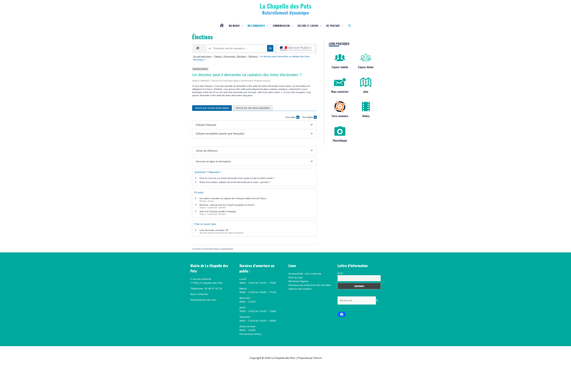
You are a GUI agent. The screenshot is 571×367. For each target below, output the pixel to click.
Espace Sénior (366, 67)
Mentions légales (298, 281)
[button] (350, 26)
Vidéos (366, 116)
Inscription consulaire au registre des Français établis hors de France (233, 198)
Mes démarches (256, 25)
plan (365, 91)
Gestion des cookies (300, 288)
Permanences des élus (203, 299)
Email (340, 273)
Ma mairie (234, 25)
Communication (281, 25)
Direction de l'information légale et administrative (213, 249)
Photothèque (340, 140)
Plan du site (295, 277)
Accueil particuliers (202, 56)
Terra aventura (339, 116)
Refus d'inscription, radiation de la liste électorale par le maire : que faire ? (235, 182)
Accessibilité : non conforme (304, 273)
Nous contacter (340, 91)
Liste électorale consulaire (212, 230)
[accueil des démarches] (197, 47)
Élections (253, 56)
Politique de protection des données (309, 285)
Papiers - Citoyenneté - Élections (230, 56)
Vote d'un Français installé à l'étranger (218, 211)
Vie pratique (333, 25)
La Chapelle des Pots (285, 5)
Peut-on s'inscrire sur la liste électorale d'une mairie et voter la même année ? (237, 178)
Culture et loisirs (307, 25)
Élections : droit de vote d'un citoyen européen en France (227, 205)
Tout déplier (308, 117)
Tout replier (290, 117)
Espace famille (340, 67)
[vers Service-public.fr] (295, 48)
